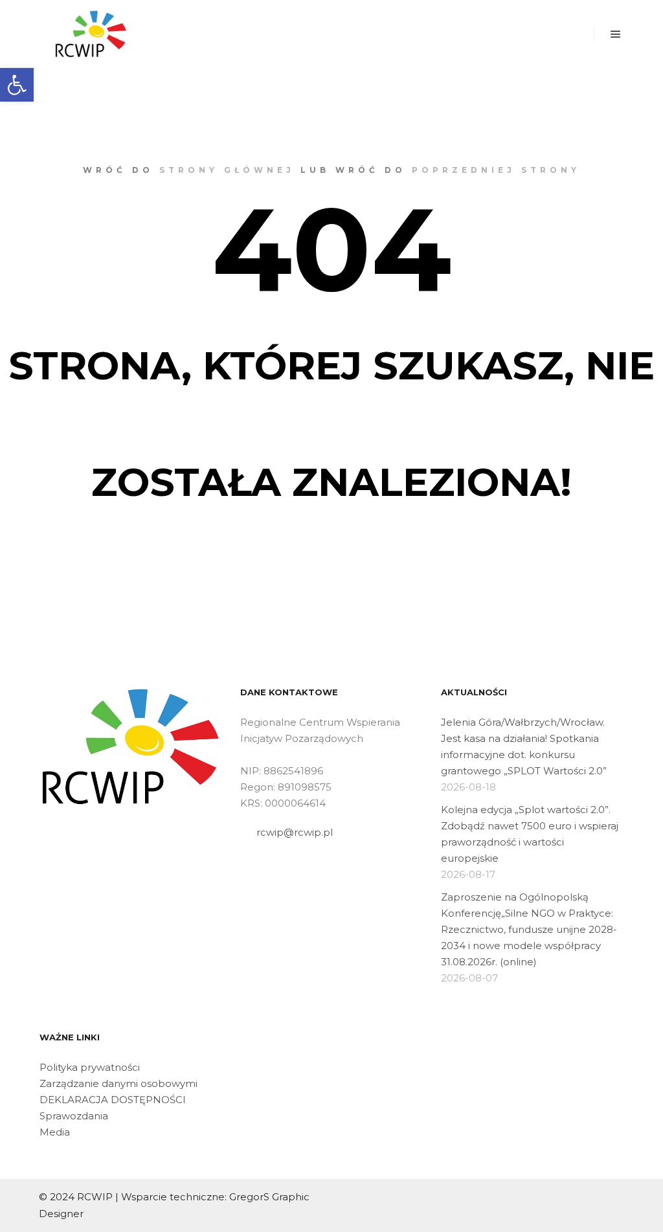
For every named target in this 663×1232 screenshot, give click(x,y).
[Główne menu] (615, 34)
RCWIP (95, 1197)
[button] (17, 85)
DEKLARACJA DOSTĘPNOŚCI (112, 1099)
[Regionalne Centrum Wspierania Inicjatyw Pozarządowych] (90, 34)
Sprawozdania (73, 1116)
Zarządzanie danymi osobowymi (118, 1083)
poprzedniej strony (496, 170)
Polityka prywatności (89, 1067)
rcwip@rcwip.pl (294, 832)
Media (54, 1132)
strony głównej (227, 170)
